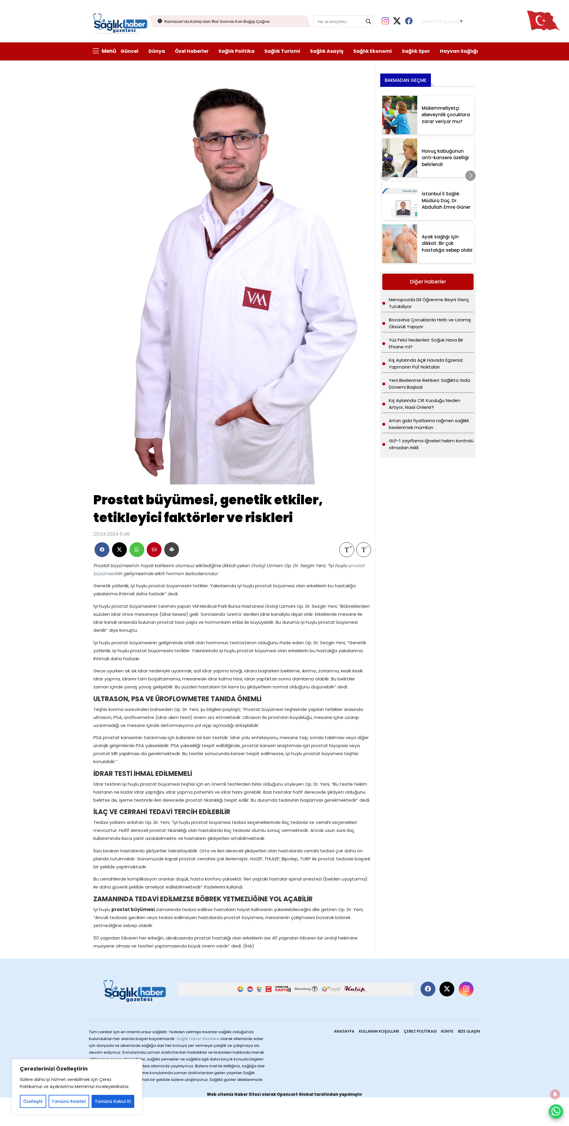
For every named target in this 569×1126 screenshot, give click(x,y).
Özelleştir (33, 1101)
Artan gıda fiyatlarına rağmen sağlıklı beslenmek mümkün (429, 423)
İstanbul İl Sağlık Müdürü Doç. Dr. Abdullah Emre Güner (446, 200)
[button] (470, 175)
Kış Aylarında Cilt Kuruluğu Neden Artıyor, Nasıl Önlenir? (424, 403)
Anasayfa (344, 1031)
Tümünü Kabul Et (113, 1101)
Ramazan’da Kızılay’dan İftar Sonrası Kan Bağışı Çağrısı (217, 21)
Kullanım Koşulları (379, 1031)
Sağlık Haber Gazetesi (198, 1039)
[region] (77, 1086)
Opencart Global (295, 1094)
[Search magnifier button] (368, 21)
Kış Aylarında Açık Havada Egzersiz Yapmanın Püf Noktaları (426, 363)
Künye (447, 1031)
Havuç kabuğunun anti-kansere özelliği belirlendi (445, 158)
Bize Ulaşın (469, 1031)
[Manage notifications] (555, 1094)
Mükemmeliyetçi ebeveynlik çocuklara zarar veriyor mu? (446, 115)
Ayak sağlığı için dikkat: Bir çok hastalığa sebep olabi (447, 243)
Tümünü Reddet (69, 1101)
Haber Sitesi (247, 1094)
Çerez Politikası (420, 1031)
